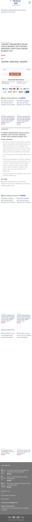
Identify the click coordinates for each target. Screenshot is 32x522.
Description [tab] (4, 129)
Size (2, 58)
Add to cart (15, 74)
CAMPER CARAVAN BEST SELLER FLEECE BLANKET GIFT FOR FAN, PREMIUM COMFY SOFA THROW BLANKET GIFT (24, 119)
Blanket (8, 42)
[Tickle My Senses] (16, 2)
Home (2, 42)
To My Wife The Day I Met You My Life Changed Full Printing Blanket (24, 452)
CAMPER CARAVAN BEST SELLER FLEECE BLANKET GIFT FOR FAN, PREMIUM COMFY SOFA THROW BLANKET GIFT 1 (8, 119)
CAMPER (22, 98)
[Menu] (2, 3)
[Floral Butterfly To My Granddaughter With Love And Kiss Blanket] (8, 390)
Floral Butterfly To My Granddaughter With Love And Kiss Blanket (7, 452)
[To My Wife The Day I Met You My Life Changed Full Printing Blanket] (24, 390)
